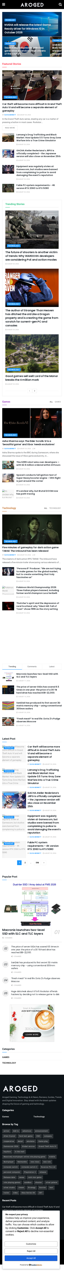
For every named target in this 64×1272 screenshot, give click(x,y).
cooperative (9, 1141)
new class (35, 1162)
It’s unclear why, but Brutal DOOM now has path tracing (37, 492)
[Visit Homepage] (32, 4)
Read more (11, 127)
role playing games (12, 1182)
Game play (43, 1141)
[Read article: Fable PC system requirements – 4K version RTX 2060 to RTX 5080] (8, 188)
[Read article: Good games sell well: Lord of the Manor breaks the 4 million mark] (32, 353)
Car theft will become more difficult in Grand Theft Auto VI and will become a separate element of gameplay (32, 107)
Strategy (31, 1187)
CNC (38, 1136)
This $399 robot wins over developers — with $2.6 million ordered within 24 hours (38, 464)
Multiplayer (9, 1162)
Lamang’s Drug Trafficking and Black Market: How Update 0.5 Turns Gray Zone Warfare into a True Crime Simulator (38, 137)
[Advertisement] (32, 639)
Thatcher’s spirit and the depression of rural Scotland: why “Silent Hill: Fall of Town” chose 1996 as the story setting (37, 606)
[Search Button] (60, 4)
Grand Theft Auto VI (47, 1146)
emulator (31, 1141)
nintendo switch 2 (29, 1167)
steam (21, 1187)
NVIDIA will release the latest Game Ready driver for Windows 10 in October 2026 (27, 28)
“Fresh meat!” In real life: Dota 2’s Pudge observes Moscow (38, 720)
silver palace (51, 1182)
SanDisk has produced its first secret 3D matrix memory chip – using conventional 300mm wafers (39, 705)
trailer (6, 1193)
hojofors (7, 1151)
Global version (28, 1146)
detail (20, 1141)
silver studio (9, 1187)
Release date (9, 1177)
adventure (27, 1131)
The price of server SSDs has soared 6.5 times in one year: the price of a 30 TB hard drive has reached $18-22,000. (37, 689)
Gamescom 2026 (11, 1146)
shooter (38, 1182)
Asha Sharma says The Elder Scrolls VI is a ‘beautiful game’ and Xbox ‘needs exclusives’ (28, 442)
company (48, 1136)
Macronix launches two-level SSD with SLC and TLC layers (37, 675)
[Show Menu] (3, 4)
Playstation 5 (30, 1172)
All (51, 401)
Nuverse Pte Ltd (48, 1167)
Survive (42, 1187)
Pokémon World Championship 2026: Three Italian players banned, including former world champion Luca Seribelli (37, 590)
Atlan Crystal (9, 1136)
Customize (31, 1244)
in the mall (19, 1151)
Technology (10, 20)
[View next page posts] (34, 391)
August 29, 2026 (25, 115)
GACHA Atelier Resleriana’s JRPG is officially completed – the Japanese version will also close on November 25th (38, 153)
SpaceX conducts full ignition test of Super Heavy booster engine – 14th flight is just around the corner (38, 477)
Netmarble (22, 1162)
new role (47, 1162)
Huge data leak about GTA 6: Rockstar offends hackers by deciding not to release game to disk (35, 993)
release (43, 1172)
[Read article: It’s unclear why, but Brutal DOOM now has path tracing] (8, 494)
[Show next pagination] (44, 862)
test (51, 1187)
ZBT (40, 1193)
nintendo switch (11, 1167)
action (6, 1131)
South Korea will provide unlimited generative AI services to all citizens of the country (25, 50)
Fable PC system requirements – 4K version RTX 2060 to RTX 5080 (35, 187)
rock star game (35, 1177)
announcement (41, 1131)
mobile (52, 1156)
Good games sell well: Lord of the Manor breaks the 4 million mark (31, 378)
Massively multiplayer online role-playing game (24, 1156)
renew (21, 1177)
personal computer (12, 1172)
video (15, 1193)
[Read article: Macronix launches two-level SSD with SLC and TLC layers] (32, 904)
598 (37, 862)
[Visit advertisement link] (32, 1023)
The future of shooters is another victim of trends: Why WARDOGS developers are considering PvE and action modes (31, 255)
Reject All (31, 1251)
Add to (16, 1131)
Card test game (26, 1136)
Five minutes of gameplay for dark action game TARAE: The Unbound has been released (30, 549)
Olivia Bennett (10, 115)
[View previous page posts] (29, 391)
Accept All (31, 1258)
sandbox (27, 1182)
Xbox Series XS (28, 1193)
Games (58, 401)
